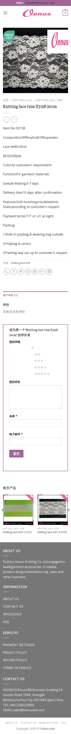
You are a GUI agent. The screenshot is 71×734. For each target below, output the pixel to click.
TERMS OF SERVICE (17, 668)
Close (51, 56)
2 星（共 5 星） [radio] (22, 354)
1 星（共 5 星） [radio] (19, 347)
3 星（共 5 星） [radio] (22, 360)
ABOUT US (11, 599)
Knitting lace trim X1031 (17, 532)
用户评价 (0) (10, 295)
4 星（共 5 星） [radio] (22, 367)
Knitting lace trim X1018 (52, 532)
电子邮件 (16, 434)
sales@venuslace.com (39, 3)
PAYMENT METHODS (19, 645)
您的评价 (14, 382)
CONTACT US (13, 606)
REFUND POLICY (15, 660)
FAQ (6, 622)
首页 (5, 100)
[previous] (3, 518)
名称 (13, 416)
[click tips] (59, 41)
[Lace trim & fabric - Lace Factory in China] (35, 13)
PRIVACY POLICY (15, 652)
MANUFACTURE (48, 722)
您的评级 (14, 342)
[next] (68, 518)
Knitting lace (22, 100)
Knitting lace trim (49, 100)
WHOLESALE (12, 614)
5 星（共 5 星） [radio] (22, 373)
